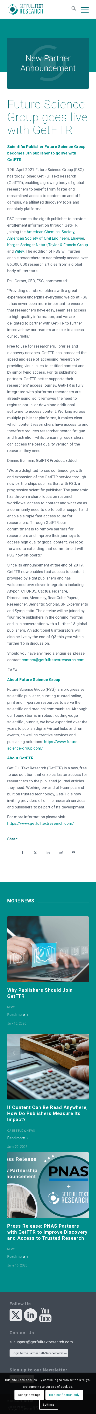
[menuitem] (71, 9)
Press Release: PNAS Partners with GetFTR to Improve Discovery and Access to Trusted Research (47, 1232)
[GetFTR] (39, 9)
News (11, 1007)
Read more (16, 1014)
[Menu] (82, 9)
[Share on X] (35, 852)
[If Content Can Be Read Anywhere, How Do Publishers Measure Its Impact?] (48, 1066)
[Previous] (14, 1053)
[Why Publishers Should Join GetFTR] (48, 949)
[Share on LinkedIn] (48, 852)
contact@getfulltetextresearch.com (53, 659)
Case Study (16, 1130)
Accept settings (29, 1395)
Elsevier (77, 238)
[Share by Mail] (73, 852)
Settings (49, 1404)
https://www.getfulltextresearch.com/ (40, 823)
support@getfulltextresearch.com (43, 1342)
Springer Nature (34, 244)
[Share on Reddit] (61, 852)
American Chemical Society (50, 231)
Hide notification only (64, 1395)
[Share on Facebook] (22, 852)
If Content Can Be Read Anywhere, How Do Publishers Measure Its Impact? (47, 1113)
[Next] (82, 1053)
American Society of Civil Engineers (38, 238)
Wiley (19, 251)
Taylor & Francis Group (68, 244)
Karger (13, 244)
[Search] (71, 9)
